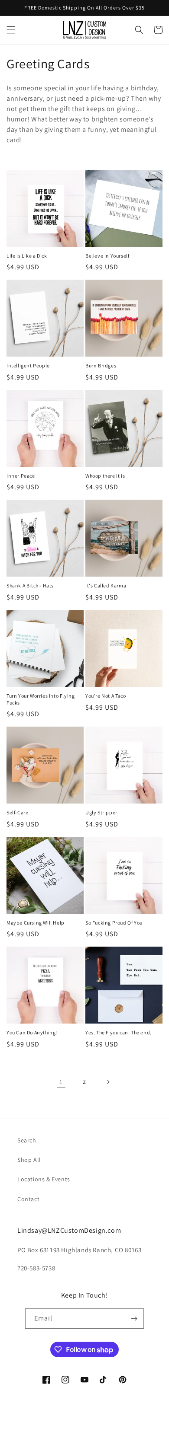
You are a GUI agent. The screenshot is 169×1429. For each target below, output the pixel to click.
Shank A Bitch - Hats (30, 585)
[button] (10, 29)
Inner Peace (20, 475)
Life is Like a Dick (26, 255)
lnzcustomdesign (70, 1422)
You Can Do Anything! (31, 1032)
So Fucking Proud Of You (114, 922)
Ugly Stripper (101, 812)
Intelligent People (28, 365)
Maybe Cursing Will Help (35, 922)
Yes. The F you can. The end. (118, 1032)
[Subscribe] (133, 1318)
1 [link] (61, 1082)
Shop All (29, 1160)
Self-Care (17, 812)
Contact (28, 1199)
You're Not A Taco (105, 695)
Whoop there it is (105, 475)
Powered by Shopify (113, 1422)
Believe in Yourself (107, 255)
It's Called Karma (105, 585)
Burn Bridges (100, 365)
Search (26, 1140)
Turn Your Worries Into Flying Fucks (40, 699)
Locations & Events (43, 1179)
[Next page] (107, 1081)
